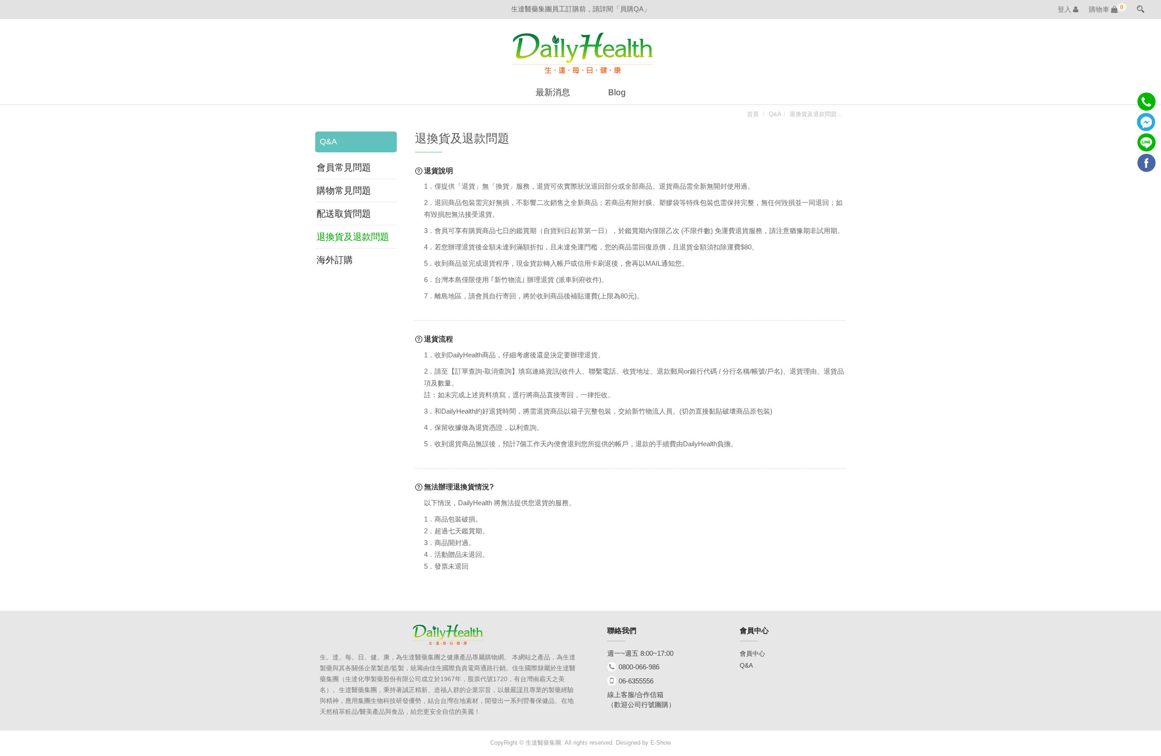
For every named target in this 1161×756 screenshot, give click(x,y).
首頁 (753, 114)
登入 (1065, 9)
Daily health (583, 53)
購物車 (1103, 9)
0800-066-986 (639, 667)
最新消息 (553, 92)
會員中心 (752, 653)
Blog (617, 92)
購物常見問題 (344, 190)
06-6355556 (636, 681)
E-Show (660, 742)
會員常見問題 (344, 167)
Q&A (775, 114)
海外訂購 (335, 260)
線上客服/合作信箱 (635, 694)
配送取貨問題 (344, 214)
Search (1140, 8)
